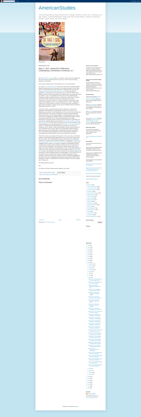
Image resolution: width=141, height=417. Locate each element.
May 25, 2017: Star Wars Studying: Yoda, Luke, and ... (95, 297)
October (90, 267)
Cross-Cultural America (92, 186)
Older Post (78, 219)
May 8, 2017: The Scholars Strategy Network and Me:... (95, 346)
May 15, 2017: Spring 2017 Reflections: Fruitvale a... (94, 327)
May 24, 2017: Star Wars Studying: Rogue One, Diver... (93, 301)
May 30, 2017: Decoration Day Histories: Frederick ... (95, 283)
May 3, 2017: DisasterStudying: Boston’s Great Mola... (95, 359)
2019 (88, 258)
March (90, 370)
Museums (89, 206)
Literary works (90, 198)
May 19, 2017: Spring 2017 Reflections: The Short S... (94, 315)
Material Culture (90, 199)
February (91, 372)
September (91, 269)
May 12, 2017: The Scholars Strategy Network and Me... (95, 333)
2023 (88, 251)
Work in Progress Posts (92, 216)
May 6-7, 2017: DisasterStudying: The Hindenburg (93, 349)
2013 (88, 382)
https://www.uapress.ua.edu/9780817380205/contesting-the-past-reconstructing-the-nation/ (94, 169)
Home (60, 219)
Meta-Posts (89, 201)
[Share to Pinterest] (64, 172)
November (91, 266)
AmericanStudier (92, 393)
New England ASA (91, 208)
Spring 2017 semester (47, 78)
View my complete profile (91, 397)
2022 (88, 252)
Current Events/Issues (46, 174)
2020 (88, 256)
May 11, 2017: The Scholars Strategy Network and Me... (95, 336)
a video (90, 111)
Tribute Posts (90, 214)
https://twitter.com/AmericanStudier (93, 173)
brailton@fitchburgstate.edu (92, 179)
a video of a (94, 118)
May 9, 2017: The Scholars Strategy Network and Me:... (95, 343)
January (90, 374)
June (90, 275)
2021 (88, 254)
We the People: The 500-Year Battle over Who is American (93, 121)
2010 (88, 388)
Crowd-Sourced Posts (92, 188)
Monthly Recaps (90, 203)
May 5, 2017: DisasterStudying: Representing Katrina (95, 353)
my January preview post (51, 86)
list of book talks (93, 104)
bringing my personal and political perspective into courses (52, 91)
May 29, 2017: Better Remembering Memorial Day (94, 286)
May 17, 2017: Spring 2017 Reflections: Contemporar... (95, 321)
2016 (88, 376)
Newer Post (41, 219)
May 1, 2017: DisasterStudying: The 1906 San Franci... (95, 365)
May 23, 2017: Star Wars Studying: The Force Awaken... (93, 305)
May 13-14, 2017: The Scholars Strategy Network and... (95, 330)
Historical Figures (91, 194)
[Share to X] (61, 172)
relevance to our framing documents (71, 124)
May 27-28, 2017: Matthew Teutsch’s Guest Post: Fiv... (94, 290)
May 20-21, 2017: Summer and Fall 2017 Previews (95, 312)
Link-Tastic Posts (91, 196)
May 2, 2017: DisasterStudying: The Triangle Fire (95, 362)
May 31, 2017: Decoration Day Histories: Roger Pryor (95, 279)
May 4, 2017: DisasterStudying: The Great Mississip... (95, 356)
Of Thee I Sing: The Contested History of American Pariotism (93, 98)
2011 (88, 386)
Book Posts (89, 184)
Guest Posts (90, 191)
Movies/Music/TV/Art (91, 204)
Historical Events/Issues (92, 193)
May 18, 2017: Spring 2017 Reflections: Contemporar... (95, 318)
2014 (88, 380)
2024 (88, 249)
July (90, 273)
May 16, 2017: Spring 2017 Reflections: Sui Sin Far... (94, 324)
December (91, 264)
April (90, 368)
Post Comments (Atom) (50, 222)
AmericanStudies (57, 8)
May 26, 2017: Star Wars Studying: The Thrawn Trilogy (93, 294)
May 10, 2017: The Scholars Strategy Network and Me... (95, 340)
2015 (88, 378)
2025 (88, 247)
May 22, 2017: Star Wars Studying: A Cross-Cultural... (95, 309)
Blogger (76, 406)
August (90, 271)
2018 (88, 260)
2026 (88, 245)
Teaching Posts (55, 174)
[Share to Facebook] (62, 172)
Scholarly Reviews (91, 209)
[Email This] (58, 172)
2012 (88, 384)
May (90, 277)
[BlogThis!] (59, 172)
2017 (88, 262)
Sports (88, 211)
